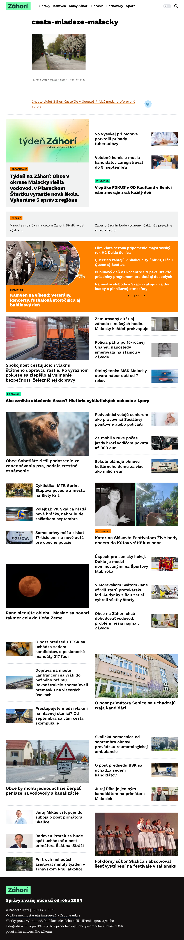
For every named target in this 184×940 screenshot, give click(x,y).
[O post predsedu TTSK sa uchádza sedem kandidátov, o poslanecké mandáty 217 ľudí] (19, 649)
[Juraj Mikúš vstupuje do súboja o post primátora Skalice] (19, 817)
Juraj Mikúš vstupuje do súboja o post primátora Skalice (58, 817)
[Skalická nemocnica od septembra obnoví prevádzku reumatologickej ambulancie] (164, 744)
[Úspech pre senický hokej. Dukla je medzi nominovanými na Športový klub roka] (164, 564)
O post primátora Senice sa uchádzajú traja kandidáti (135, 705)
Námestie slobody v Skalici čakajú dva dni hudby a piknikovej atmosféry (132, 286)
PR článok (102, 181)
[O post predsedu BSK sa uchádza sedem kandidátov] (164, 770)
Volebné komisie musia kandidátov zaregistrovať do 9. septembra (119, 162)
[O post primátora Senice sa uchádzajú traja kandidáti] (136, 676)
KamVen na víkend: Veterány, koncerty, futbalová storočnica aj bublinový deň (45, 300)
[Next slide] (144, 296)
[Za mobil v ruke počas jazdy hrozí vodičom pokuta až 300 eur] (164, 443)
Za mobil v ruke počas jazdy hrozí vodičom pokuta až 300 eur (121, 443)
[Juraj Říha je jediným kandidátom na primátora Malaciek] (164, 794)
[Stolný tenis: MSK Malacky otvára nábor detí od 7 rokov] (164, 376)
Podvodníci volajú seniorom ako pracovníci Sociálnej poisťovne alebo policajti (121, 419)
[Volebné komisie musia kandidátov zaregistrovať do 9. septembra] (164, 162)
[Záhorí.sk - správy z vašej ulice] (18, 6)
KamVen (59, 6)
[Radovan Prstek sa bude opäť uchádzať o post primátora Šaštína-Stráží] (19, 841)
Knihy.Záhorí (78, 6)
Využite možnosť (31, 915)
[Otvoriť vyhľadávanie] (176, 6)
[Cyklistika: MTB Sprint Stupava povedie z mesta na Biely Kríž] (19, 490)
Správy (44, 6)
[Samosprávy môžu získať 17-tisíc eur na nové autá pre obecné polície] (19, 538)
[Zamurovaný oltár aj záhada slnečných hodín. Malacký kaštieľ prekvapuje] (164, 324)
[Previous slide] (128, 296)
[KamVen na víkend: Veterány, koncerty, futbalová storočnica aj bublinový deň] (47, 263)
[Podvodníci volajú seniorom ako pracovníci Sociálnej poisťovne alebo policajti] (164, 419)
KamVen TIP (17, 290)
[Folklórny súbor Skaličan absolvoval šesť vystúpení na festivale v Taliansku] (136, 834)
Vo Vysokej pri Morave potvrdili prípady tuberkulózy (116, 139)
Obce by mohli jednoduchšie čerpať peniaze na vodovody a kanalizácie (43, 791)
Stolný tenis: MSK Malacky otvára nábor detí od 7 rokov (121, 375)
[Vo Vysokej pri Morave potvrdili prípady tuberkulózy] (164, 139)
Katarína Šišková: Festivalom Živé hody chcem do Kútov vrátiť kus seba (136, 540)
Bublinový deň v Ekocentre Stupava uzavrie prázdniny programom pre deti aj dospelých (133, 274)
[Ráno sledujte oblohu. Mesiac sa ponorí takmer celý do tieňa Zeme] (47, 586)
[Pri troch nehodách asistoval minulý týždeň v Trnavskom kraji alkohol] (19, 864)
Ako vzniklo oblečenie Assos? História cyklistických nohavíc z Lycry (77, 400)
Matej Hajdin (58, 79)
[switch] (167, 6)
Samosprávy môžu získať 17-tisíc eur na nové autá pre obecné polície (59, 537)
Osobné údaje (70, 915)
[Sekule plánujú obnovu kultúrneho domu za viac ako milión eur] (164, 466)
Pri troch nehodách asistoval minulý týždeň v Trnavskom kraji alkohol (60, 864)
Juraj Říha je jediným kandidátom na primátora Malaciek (120, 794)
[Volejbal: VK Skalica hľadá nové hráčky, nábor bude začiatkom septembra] (19, 514)
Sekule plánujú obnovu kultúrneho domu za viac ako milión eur (119, 466)
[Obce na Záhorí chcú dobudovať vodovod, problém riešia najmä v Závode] (164, 621)
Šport (130, 6)
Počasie (97, 6)
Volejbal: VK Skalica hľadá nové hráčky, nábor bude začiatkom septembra (60, 514)
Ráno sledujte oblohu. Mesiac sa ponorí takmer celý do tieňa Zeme (47, 615)
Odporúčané (19, 169)
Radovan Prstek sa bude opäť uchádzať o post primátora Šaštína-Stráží (59, 841)
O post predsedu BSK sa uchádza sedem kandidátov (118, 770)
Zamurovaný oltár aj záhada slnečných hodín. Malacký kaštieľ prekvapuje (121, 324)
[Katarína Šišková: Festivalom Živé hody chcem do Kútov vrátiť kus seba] (136, 504)
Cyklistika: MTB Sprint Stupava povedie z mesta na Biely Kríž (60, 490)
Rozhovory (114, 6)
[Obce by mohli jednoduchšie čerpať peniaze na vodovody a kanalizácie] (47, 761)
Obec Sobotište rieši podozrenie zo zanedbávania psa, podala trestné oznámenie (42, 465)
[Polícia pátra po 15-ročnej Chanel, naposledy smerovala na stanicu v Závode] (164, 350)
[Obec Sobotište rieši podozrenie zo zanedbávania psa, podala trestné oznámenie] (47, 434)
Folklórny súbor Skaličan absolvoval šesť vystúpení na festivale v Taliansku (135, 864)
